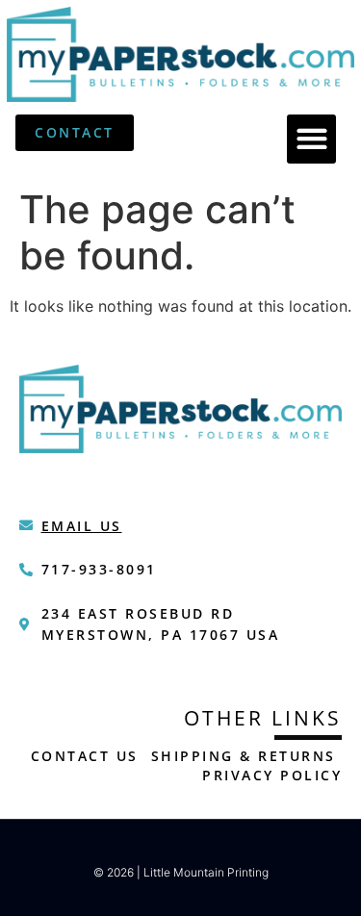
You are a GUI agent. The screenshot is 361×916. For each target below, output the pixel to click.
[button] (311, 139)
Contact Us (85, 756)
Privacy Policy (272, 775)
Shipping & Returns (243, 756)
